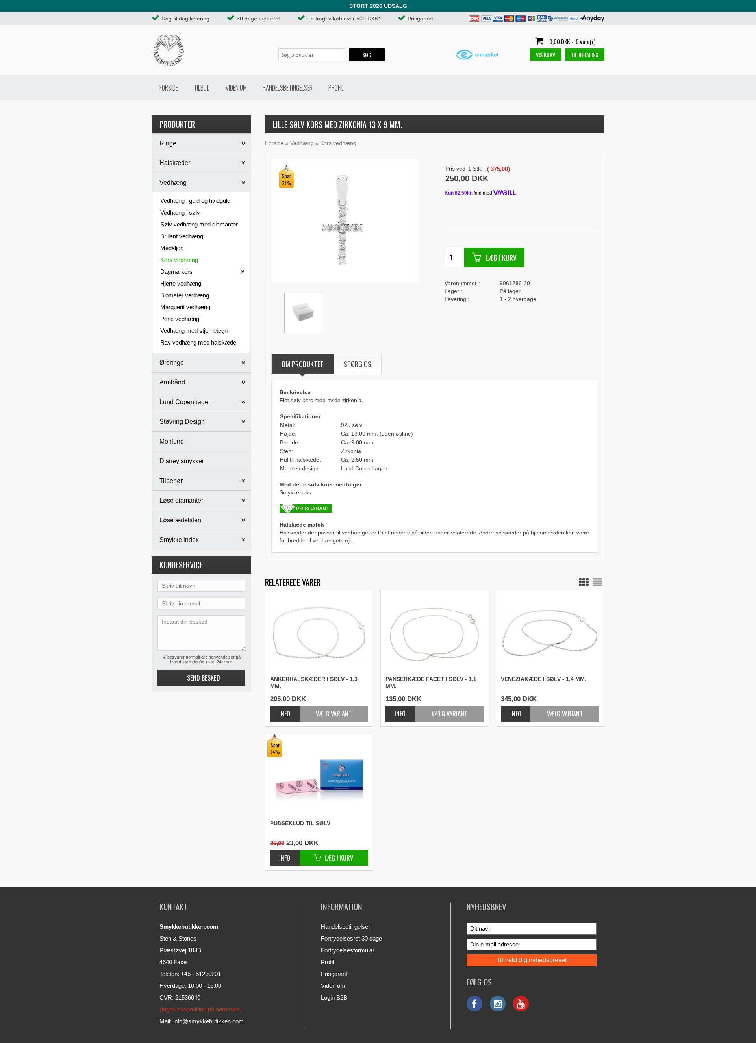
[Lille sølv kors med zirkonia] (344, 220)
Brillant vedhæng (181, 236)
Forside (168, 88)
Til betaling (584, 54)
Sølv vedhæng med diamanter (199, 224)
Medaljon (171, 248)
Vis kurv (545, 54)
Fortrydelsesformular (347, 950)
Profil (336, 88)
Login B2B (334, 997)
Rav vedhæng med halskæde (198, 342)
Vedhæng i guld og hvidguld (195, 200)
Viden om (236, 88)
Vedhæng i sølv (180, 212)
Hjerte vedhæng (180, 283)
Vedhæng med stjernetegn (194, 330)
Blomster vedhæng (184, 295)
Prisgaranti (334, 974)
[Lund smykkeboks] (303, 312)
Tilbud (202, 88)
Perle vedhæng (179, 318)
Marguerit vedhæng (185, 307)
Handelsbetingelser (288, 88)
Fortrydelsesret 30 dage (351, 938)
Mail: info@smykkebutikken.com (201, 1021)
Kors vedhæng (179, 259)
